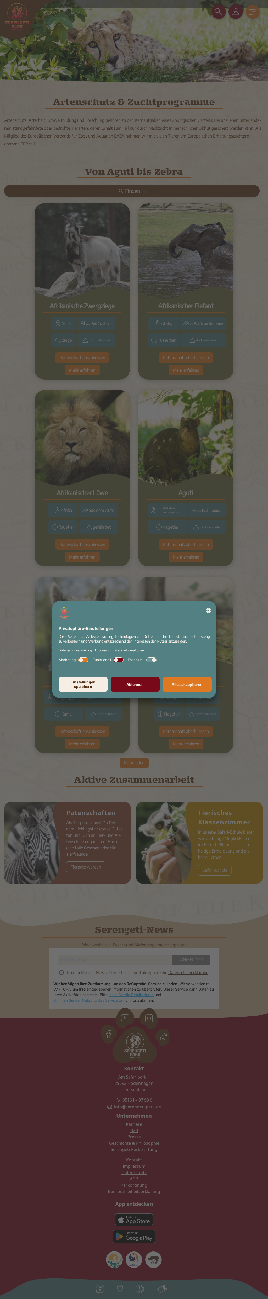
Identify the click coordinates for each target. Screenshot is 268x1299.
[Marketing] (83, 659)
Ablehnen (135, 684)
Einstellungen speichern (83, 684)
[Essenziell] (151, 659)
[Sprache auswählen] (208, 610)
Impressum (103, 650)
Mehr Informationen (129, 650)
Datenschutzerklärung (75, 650)
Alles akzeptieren (187, 684)
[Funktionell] (118, 659)
